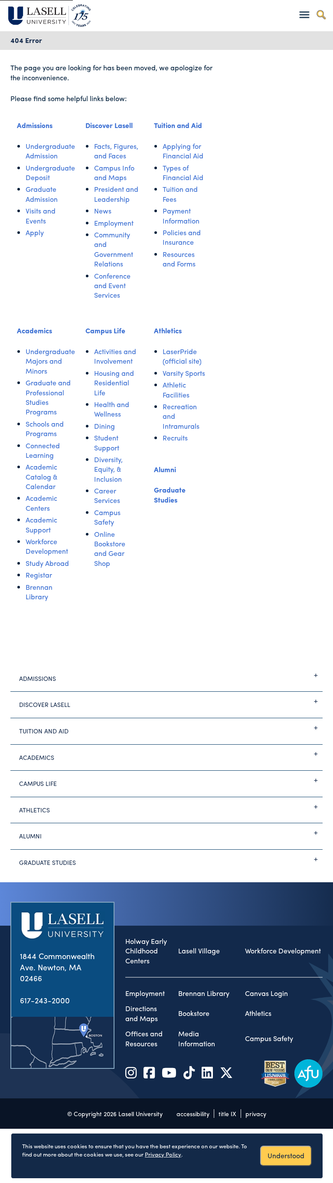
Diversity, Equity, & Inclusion (108, 469)
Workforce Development (47, 546)
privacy (255, 1113)
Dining (104, 426)
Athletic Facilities (176, 389)
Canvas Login (266, 993)
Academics (34, 330)
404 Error (26, 40)
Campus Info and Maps (114, 172)
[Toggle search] (321, 14)
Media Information (196, 1038)
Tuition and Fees (180, 194)
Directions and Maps (141, 1013)
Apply (35, 232)
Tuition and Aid (178, 125)
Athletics (168, 330)
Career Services (107, 495)
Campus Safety (107, 517)
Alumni (165, 469)
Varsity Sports (184, 373)
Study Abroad (47, 563)
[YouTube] (169, 1072)
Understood (286, 1155)
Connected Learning (43, 450)
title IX (227, 1113)
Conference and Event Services (112, 285)
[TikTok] (189, 1072)
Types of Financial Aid (183, 172)
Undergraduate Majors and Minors (50, 361)
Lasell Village (199, 951)
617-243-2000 (45, 1000)
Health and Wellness (111, 409)
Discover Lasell (109, 125)
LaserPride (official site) (182, 356)
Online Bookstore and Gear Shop (109, 548)
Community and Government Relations (113, 249)
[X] (226, 1072)
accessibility (192, 1113)
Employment (114, 223)
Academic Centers (41, 503)
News (102, 211)
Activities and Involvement (115, 356)
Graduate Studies (170, 495)
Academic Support (41, 524)
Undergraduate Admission (50, 151)
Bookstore (193, 1013)
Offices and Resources (144, 1038)
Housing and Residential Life (114, 383)
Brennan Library (39, 591)
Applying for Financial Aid (183, 151)
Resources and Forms (179, 259)
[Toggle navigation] (304, 14)
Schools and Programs (45, 428)
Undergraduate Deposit (50, 172)
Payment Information (181, 215)
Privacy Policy (163, 1154)
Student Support (106, 442)
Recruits (175, 438)
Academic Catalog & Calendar (42, 476)
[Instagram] (131, 1072)
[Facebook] (149, 1072)
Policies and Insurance (182, 237)
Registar (39, 575)
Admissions (34, 125)
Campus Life (105, 330)
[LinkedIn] (207, 1072)
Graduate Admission (42, 194)
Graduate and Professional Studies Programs (48, 397)
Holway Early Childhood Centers (146, 951)
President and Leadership (116, 194)
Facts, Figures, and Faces (116, 151)
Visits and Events (41, 215)
